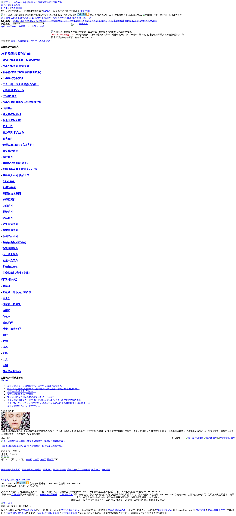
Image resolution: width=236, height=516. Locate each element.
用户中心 (5, 8)
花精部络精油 (10, 266)
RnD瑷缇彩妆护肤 (13, 78)
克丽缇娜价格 (83, 469)
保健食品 (8, 108)
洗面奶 (30, 18)
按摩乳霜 (22, 18)
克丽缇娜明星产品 (216, 510)
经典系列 (8, 217)
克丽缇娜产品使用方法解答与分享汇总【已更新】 (31, 397)
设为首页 (15, 5)
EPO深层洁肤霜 (99, 20)
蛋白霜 (16, 20)
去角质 (14, 18)
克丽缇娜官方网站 (70, 510)
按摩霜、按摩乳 (12, 304)
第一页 (29, 459)
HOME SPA (10, 96)
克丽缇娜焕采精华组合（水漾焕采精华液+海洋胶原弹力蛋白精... (32, 446)
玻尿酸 (153, 20)
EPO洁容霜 (30, 20)
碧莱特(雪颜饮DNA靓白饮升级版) (22, 72)
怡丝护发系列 (10, 254)
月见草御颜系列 (12, 114)
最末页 (50, 459)
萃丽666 (69, 20)
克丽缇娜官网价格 (117, 510)
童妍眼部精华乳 (142, 20)
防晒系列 (8, 205)
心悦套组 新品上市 (13, 90)
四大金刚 (8, 126)
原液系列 (8, 157)
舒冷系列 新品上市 (13, 132)
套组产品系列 (10, 260)
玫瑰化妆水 (78, 20)
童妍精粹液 (118, 20)
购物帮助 (5, 469)
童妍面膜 (129, 20)
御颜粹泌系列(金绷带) (15, 163)
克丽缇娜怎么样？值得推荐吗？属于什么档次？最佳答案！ (35, 386)
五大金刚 (8, 138)
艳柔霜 (88, 20)
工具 (5, 359)
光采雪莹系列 (10, 224)
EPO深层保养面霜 (56, 20)
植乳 (22, 20)
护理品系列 (9, 199)
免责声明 (95, 469)
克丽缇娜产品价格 (48, 494)
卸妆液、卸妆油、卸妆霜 (17, 292)
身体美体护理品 (12, 371)
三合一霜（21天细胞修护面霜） (21, 84)
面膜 (84, 18)
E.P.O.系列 (9, 181)
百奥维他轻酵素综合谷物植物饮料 (22, 102)
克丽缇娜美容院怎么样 (48, 513)
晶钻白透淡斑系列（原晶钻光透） (22, 59)
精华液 (6, 286)
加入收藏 (5, 5)
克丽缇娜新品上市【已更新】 (21, 391)
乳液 (64, 18)
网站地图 (106, 469)
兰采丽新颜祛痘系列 (14, 242)
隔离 (74, 18)
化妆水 (37, 18)
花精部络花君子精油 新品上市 (20, 169)
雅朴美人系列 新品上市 (16, 175)
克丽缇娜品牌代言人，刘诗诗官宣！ (24, 406)
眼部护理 (8, 322)
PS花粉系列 (9, 187)
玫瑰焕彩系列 (45, 41)
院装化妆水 (41, 20)
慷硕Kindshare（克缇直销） (19, 144)
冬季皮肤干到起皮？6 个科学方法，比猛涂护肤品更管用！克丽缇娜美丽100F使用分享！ (49, 403)
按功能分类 (9, 279)
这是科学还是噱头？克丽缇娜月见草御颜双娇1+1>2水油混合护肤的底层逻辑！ (45, 400)
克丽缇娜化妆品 (164, 510)
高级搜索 (83, 23)
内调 (89, 18)
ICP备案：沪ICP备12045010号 (15, 480)
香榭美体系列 (10, 230)
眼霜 (44, 18)
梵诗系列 (8, 211)
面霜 (69, 18)
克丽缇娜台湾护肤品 (16, 513)
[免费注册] (84, 11)
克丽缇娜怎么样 (69, 513)
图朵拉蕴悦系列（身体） (17, 272)
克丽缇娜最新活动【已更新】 (21, 394)
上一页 (36, 459)
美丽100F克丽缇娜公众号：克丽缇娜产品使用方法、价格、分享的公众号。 (43, 388)
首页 (3, 18)
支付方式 (15, 469)
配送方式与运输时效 (31, 469)
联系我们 (47, 469)
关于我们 (71, 469)
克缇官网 (200, 510)
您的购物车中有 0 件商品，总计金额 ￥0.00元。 (24, 26)
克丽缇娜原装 (66, 494)
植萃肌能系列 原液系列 (16, 66)
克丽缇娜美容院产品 (27, 41)
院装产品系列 (10, 236)
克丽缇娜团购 (29, 510)
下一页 (43, 459)
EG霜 (110, 20)
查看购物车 (16, 8)
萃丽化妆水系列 (12, 193)
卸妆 (8, 18)
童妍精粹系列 (10, 150)
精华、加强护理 (54, 18)
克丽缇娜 (15, 494)
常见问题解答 (59, 469)
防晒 (79, 18)
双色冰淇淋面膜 (12, 120)
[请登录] (47, 11)
